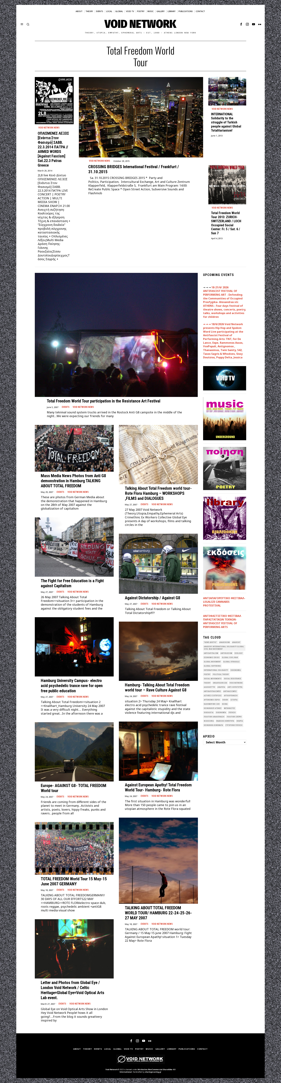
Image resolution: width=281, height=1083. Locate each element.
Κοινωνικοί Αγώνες (213, 708)
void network (236, 683)
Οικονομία (221, 712)
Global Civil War (230, 657)
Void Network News (99, 161)
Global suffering (212, 666)
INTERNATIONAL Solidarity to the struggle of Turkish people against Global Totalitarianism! (226, 122)
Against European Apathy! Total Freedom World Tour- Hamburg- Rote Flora (158, 787)
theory (207, 683)
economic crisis (212, 657)
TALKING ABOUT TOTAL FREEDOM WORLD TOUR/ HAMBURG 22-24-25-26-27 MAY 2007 (158, 912)
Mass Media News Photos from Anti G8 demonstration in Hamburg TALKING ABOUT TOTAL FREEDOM (73, 480)
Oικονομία (236, 670)
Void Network (112, 1069)
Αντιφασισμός (230, 691)
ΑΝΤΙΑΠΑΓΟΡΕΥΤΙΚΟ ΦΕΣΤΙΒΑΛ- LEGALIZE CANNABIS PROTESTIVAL (224, 601)
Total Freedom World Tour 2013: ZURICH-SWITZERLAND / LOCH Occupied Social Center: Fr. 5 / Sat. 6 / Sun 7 (226, 223)
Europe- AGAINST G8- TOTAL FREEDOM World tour (73, 788)
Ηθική (225, 700)
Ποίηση (232, 712)
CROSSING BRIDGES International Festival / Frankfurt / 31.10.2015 (133, 169)
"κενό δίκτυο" (210, 642)
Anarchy (236, 642)
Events (65, 407)
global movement (212, 662)
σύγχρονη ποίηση (234, 725)
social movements (212, 679)
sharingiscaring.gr (153, 1072)
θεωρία (240, 721)
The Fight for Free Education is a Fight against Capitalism (72, 583)
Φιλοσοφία (209, 721)
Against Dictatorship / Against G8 (152, 597)
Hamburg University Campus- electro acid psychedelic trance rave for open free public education (72, 685)
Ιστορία (234, 700)
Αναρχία (221, 687)
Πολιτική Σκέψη (234, 717)
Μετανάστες (229, 708)
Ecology (239, 653)
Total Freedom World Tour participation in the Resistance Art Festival (103, 401)
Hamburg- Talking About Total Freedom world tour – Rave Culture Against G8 (157, 687)
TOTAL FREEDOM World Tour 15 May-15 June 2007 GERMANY (74, 881)
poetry (207, 674)
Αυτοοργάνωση (231, 695)
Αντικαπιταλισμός (212, 691)
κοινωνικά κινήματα (213, 725)
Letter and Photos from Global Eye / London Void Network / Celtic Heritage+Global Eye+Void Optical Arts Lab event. (72, 990)
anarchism (224, 642)
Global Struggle (231, 662)
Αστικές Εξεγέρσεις (213, 695)
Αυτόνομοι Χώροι (212, 700)
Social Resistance (232, 679)
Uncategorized (220, 683)
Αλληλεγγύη (209, 687)
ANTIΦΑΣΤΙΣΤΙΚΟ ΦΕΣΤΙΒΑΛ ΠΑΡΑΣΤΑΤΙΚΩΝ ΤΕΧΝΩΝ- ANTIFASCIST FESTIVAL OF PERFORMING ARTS (222, 621)
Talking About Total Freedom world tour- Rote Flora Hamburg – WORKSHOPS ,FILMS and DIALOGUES (158, 493)
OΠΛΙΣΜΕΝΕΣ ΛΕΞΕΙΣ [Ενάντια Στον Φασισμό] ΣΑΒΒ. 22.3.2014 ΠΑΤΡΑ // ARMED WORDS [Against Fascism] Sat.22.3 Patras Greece (53, 149)
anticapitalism (211, 653)
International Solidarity (216, 670)
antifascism (226, 653)
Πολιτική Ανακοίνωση (214, 717)
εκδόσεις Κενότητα (225, 721)
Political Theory (221, 674)
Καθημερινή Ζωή (212, 704)
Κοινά (225, 704)
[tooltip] (241, 24)
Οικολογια (209, 712)
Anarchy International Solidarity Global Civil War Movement (224, 648)
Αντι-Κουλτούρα (235, 687)
